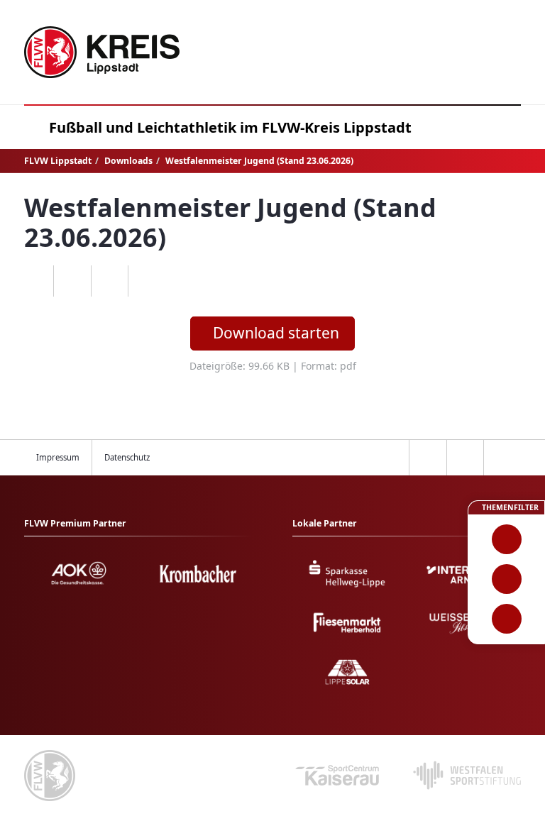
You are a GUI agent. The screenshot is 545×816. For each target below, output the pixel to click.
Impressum (57, 457)
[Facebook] (72, 281)
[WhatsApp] (35, 281)
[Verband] (506, 619)
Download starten (276, 333)
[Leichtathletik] (506, 579)
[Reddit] (146, 281)
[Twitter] (109, 281)
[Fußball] (506, 539)
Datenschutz (127, 457)
